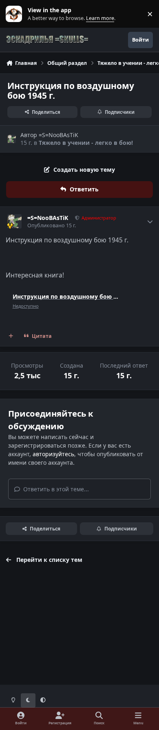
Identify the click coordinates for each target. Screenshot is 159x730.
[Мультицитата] (11, 336)
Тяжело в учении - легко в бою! (86, 142)
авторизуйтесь (53, 454)
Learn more (15, 14)
